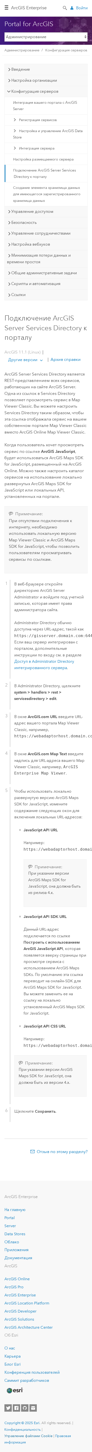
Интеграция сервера (36, 148)
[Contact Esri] (33, 1408)
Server (10, 1225)
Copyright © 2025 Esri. (22, 1423)
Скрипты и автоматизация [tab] (35, 283)
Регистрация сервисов (38, 120)
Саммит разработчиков (26, 1380)
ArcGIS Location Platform (26, 1303)
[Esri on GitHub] (24, 1408)
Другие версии (22, 359)
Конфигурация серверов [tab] (34, 91)
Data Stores (14, 1234)
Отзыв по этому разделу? (62, 1151)
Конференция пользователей (32, 1372)
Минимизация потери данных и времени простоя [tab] (39, 258)
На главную (15, 1209)
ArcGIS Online (17, 1279)
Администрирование (21, 50)
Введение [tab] (20, 69)
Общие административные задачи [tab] (44, 273)
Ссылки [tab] (18, 294)
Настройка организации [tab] (34, 80)
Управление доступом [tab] (32, 211)
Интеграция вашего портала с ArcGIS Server (45, 105)
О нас (9, 1348)
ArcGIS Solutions (19, 1319)
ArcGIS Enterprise (29, 8)
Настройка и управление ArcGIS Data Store (48, 134)
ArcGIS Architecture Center (28, 1327)
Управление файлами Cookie (28, 1436)
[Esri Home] (14, 1390)
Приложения (16, 1249)
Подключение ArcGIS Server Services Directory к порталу (44, 173)
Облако (11, 1242)
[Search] (65, 7)
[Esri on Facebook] (16, 1408)
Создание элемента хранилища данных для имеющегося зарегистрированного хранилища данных (46, 194)
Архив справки (65, 359)
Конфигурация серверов (66, 50)
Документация (18, 1258)
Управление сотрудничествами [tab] (40, 233)
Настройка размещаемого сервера (43, 159)
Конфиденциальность (22, 1429)
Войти (82, 8)
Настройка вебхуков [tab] (30, 244)
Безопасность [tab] (24, 222)
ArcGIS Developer (20, 1311)
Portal (9, 1217)
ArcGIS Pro (14, 1287)
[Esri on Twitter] (8, 1408)
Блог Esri (12, 1364)
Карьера (12, 1356)
